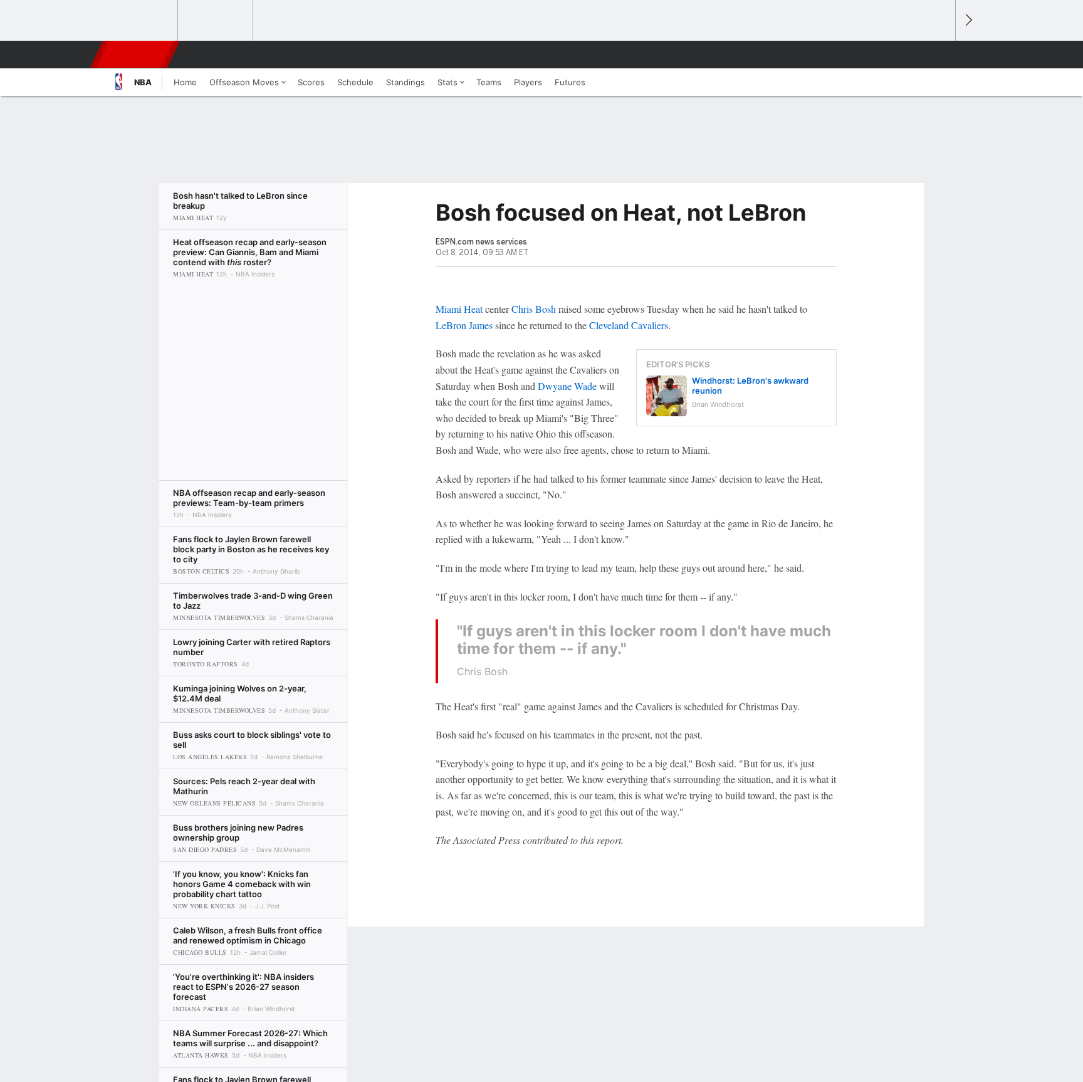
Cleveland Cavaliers (628, 325)
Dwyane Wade (567, 385)
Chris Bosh (533, 308)
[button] (940, 54)
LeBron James (464, 325)
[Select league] (141, 20)
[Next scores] (967, 20)
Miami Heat (459, 308)
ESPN (136, 54)
